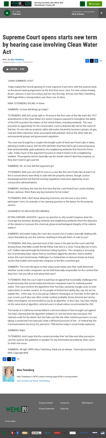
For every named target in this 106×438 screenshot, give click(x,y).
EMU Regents (87, 403)
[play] (7, 12)
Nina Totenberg (17, 59)
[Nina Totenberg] (8, 374)
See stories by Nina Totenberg (33, 380)
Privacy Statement (46, 409)
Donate (96, 4)
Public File (64, 409)
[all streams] (102, 13)
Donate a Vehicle (46, 403)
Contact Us (64, 403)
